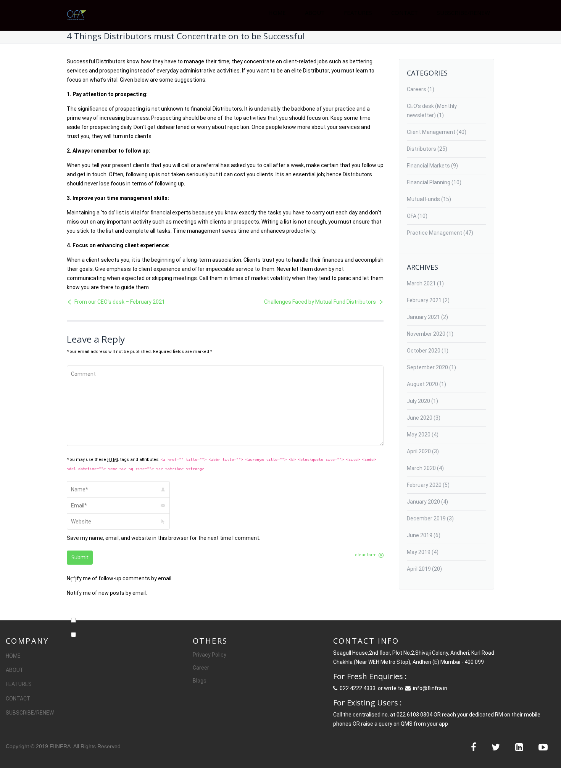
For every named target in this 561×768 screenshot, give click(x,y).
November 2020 (426, 334)
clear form (366, 554)
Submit (80, 557)
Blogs (199, 681)
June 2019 (419, 535)
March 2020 (421, 468)
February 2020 (424, 485)
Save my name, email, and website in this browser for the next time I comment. (163, 538)
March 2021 (421, 283)
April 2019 (419, 569)
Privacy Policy (209, 655)
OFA (411, 216)
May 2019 (418, 552)
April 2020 (419, 451)
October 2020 (423, 351)
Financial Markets (428, 166)
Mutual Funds (423, 199)
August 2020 (422, 384)
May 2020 (418, 434)
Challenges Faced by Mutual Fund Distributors (320, 302)
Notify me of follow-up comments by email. (119, 578)
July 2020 (418, 401)
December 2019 (426, 518)
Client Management (431, 132)
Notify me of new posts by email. (107, 593)
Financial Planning (428, 182)
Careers (416, 89)
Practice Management (434, 233)
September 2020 (427, 367)
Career (201, 668)
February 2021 (424, 300)
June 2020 (419, 418)
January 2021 (423, 317)
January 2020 (423, 502)
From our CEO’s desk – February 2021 (119, 302)
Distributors (421, 149)
